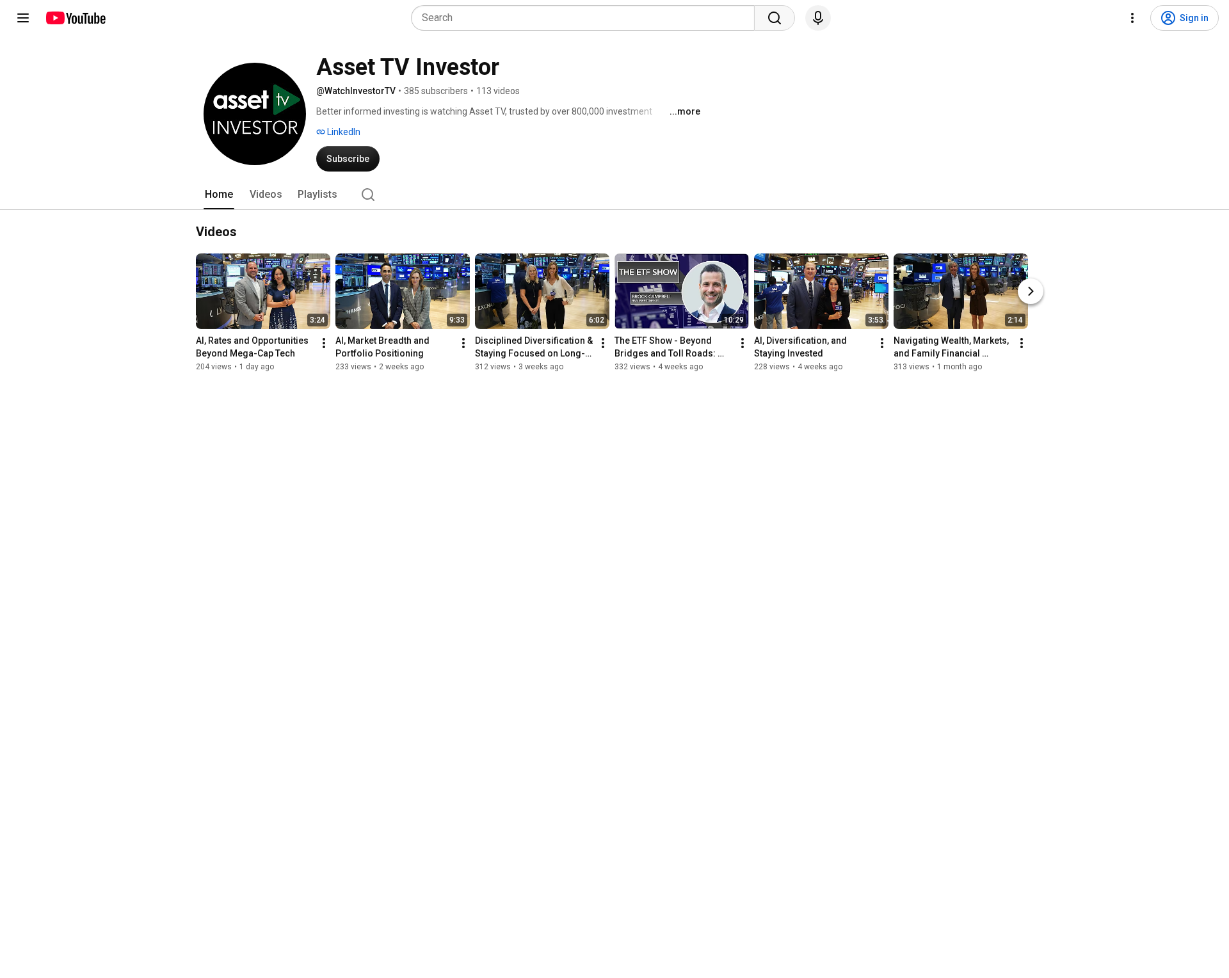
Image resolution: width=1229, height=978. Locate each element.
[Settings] (1132, 18)
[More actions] (324, 343)
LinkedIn (342, 132)
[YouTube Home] (75, 18)
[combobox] (586, 18)
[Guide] (23, 18)
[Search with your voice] (818, 18)
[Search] (774, 18)
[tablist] (614, 194)
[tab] (219, 194)
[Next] (1030, 291)
